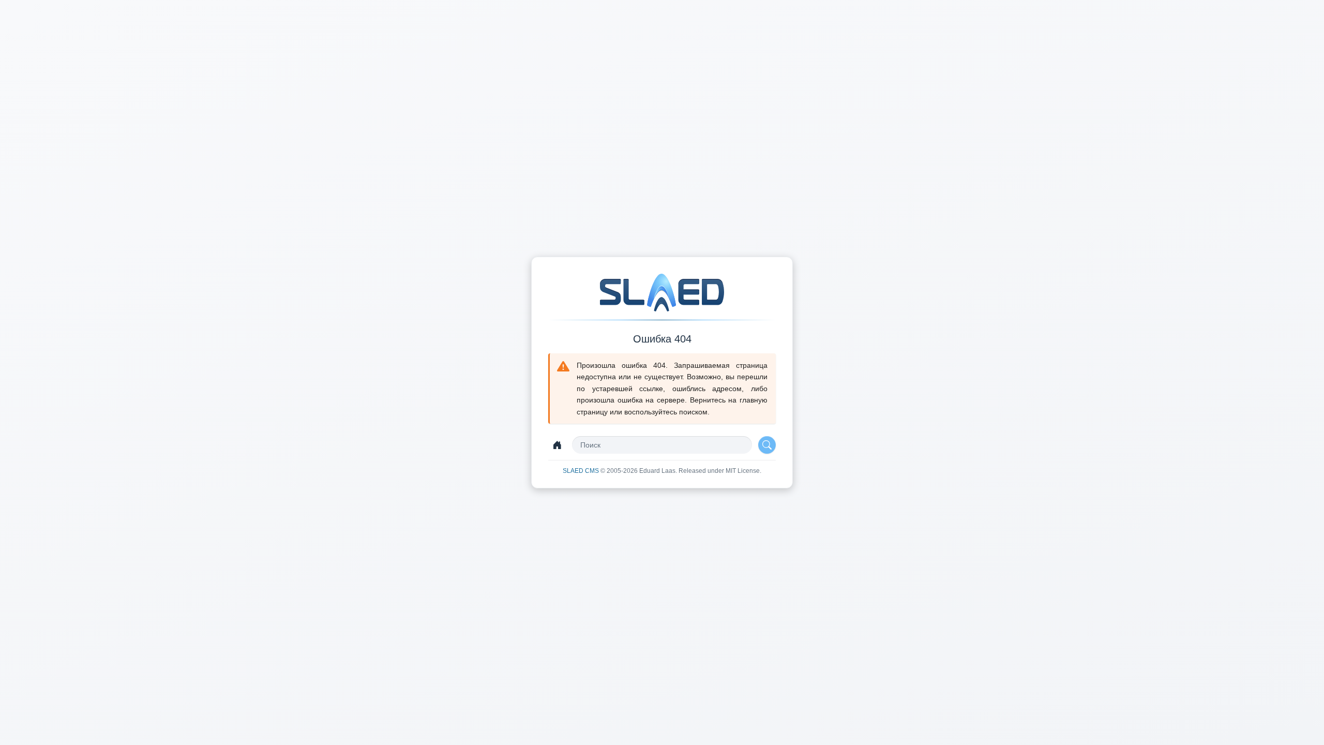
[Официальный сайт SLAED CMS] (662, 292)
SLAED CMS (581, 470)
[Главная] (557, 445)
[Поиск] (767, 445)
